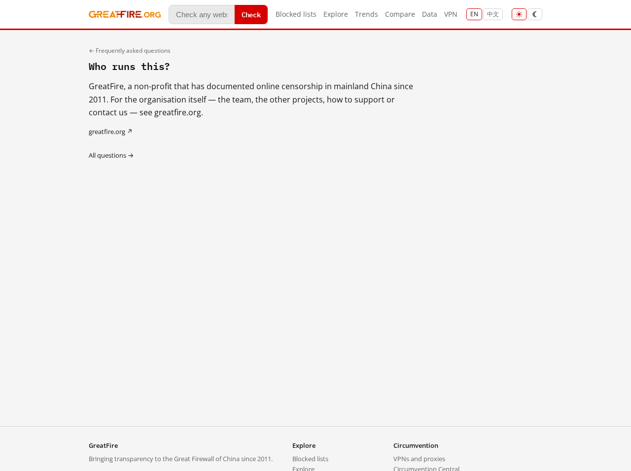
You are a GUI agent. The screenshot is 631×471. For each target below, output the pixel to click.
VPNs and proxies (419, 458)
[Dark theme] (534, 14)
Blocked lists (296, 14)
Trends (366, 14)
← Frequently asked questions (130, 50)
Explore (335, 14)
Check (251, 14)
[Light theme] (519, 14)
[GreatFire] (125, 14)
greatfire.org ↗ (111, 131)
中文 (493, 14)
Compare (400, 14)
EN (474, 14)
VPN (450, 14)
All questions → (111, 155)
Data (429, 14)
